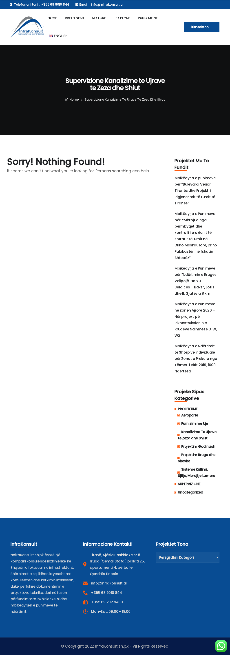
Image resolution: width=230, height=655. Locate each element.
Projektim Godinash (198, 446)
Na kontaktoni (200, 26)
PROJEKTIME (188, 409)
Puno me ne (148, 17)
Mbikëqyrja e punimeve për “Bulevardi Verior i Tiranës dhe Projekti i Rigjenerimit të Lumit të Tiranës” (195, 190)
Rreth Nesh (74, 17)
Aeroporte (189, 415)
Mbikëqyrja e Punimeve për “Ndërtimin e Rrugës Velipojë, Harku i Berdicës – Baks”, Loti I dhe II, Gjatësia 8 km (195, 281)
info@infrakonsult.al (107, 4)
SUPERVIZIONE (189, 484)
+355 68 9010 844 (55, 4)
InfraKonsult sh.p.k (111, 646)
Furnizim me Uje (194, 423)
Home (52, 17)
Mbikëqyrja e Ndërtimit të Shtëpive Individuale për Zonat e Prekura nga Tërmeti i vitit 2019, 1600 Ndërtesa (196, 358)
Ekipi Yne (123, 17)
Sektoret (100, 17)
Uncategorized (190, 492)
